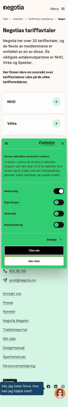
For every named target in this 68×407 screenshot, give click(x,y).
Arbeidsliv (18, 19)
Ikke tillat (34, 261)
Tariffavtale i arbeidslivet (40, 19)
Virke (12, 123)
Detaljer (52, 239)
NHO (11, 102)
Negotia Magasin (16, 320)
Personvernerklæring (19, 366)
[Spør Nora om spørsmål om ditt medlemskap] (59, 393)
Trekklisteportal (15, 330)
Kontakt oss (12, 293)
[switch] (58, 202)
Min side (9, 339)
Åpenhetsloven (14, 357)
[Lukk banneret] (62, 143)
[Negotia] (13, 7)
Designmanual (13, 348)
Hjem (5, 19)
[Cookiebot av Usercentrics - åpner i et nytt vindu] (40, 143)
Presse (8, 303)
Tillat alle (34, 250)
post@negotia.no (22, 280)
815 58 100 (17, 271)
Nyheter (9, 311)
